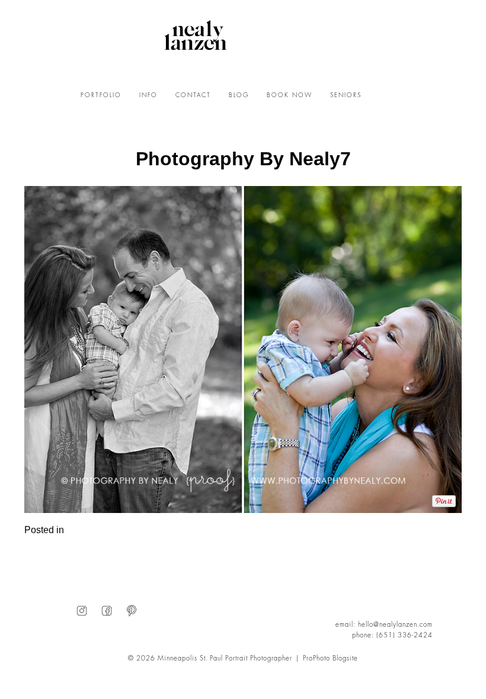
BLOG (239, 95)
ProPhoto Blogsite (330, 658)
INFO (148, 95)
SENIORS (346, 95)
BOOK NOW (289, 95)
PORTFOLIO (101, 95)
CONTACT (193, 95)
